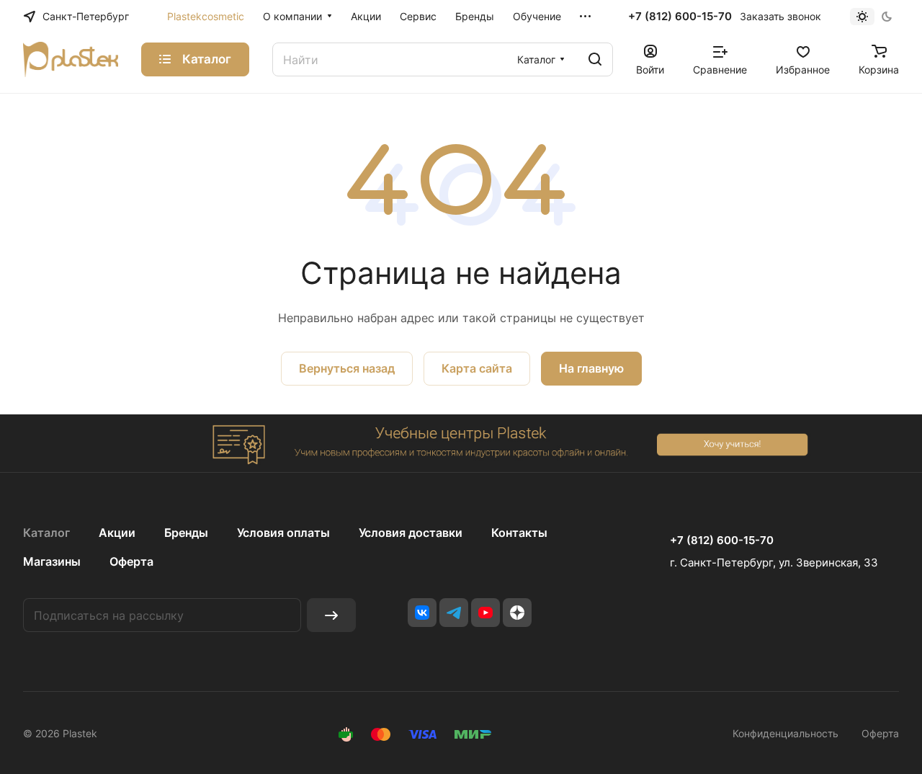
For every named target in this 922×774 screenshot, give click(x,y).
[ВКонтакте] (422, 612)
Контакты (519, 532)
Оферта (131, 561)
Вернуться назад (347, 368)
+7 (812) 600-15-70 (680, 16)
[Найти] (595, 59)
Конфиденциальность (785, 733)
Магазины (52, 561)
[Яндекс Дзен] (517, 612)
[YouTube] (485, 612)
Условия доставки (410, 532)
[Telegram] (453, 612)
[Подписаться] (331, 615)
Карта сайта (477, 368)
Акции (117, 532)
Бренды (186, 532)
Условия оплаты (283, 532)
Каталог (46, 532)
